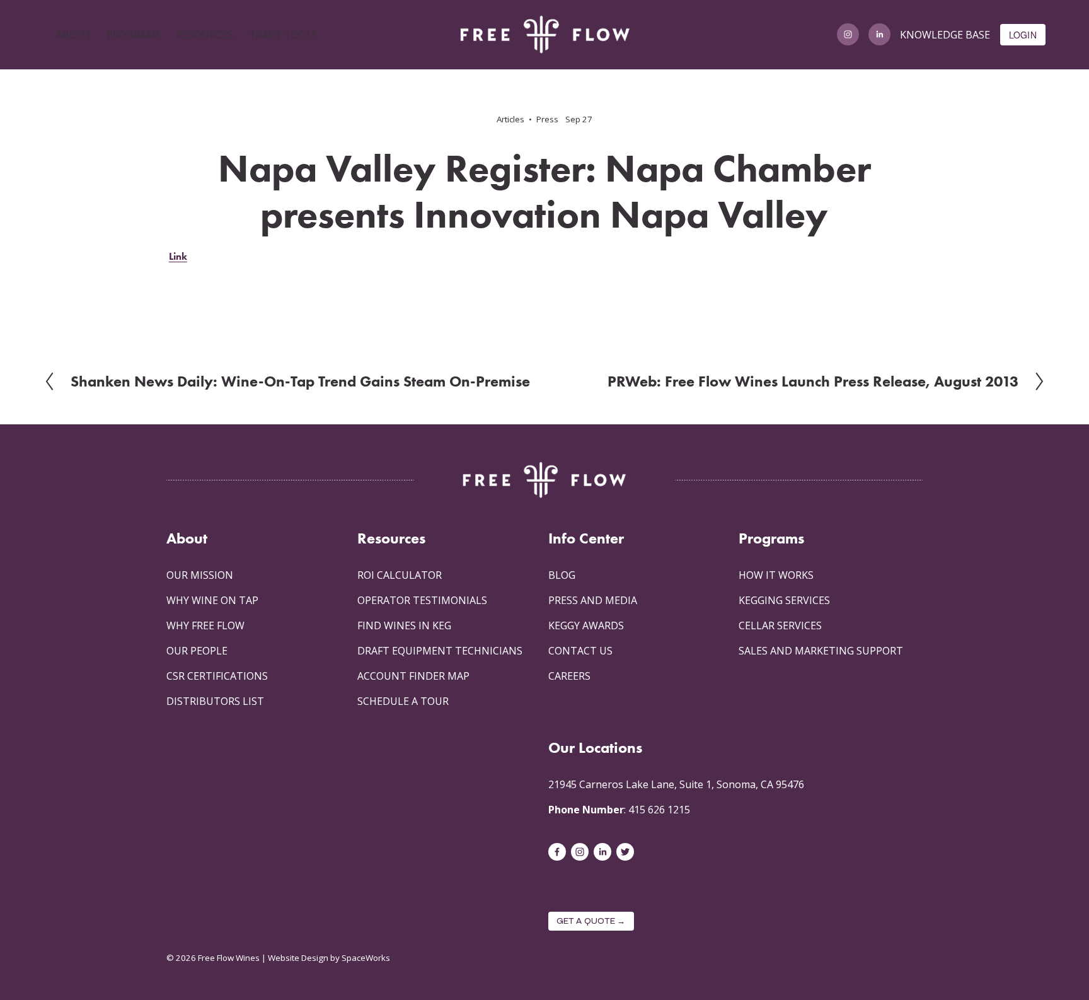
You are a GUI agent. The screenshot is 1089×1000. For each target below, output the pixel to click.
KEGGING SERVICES (784, 600)
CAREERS (569, 676)
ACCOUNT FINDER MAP (413, 676)
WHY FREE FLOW (205, 625)
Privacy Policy (192, 918)
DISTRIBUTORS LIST (215, 701)
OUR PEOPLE (197, 651)
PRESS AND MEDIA (592, 600)
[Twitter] (625, 852)
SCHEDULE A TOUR (403, 701)
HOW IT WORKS (776, 575)
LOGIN (1023, 34)
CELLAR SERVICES (780, 625)
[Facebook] (557, 852)
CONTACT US (580, 651)
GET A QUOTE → (591, 921)
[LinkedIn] (879, 34)
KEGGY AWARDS (586, 625)
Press (547, 119)
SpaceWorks (366, 957)
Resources (391, 538)
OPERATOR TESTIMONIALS (422, 600)
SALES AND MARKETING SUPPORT (821, 651)
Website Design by (304, 957)
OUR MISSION (199, 575)
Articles (510, 119)
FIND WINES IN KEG (404, 625)
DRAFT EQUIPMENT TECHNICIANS (439, 651)
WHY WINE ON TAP (212, 600)
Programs (771, 538)
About (186, 538)
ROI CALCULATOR (399, 575)
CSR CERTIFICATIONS (217, 676)
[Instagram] (848, 34)
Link (178, 256)
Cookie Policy (251, 918)
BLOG (561, 575)
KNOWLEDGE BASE (945, 35)
